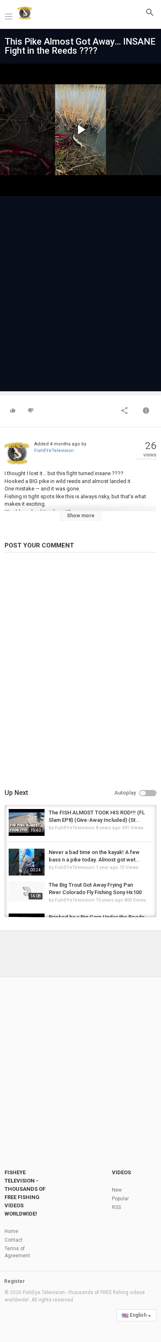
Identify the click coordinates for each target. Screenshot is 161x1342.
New (117, 1190)
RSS (116, 1207)
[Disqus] (80, 672)
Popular (120, 1199)
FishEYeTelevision (54, 450)
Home (11, 1231)
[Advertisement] (80, 289)
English (138, 1315)
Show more (81, 516)
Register (14, 1281)
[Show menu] (9, 15)
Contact (14, 1240)
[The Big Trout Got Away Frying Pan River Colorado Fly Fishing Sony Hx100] (27, 891)
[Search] (150, 12)
